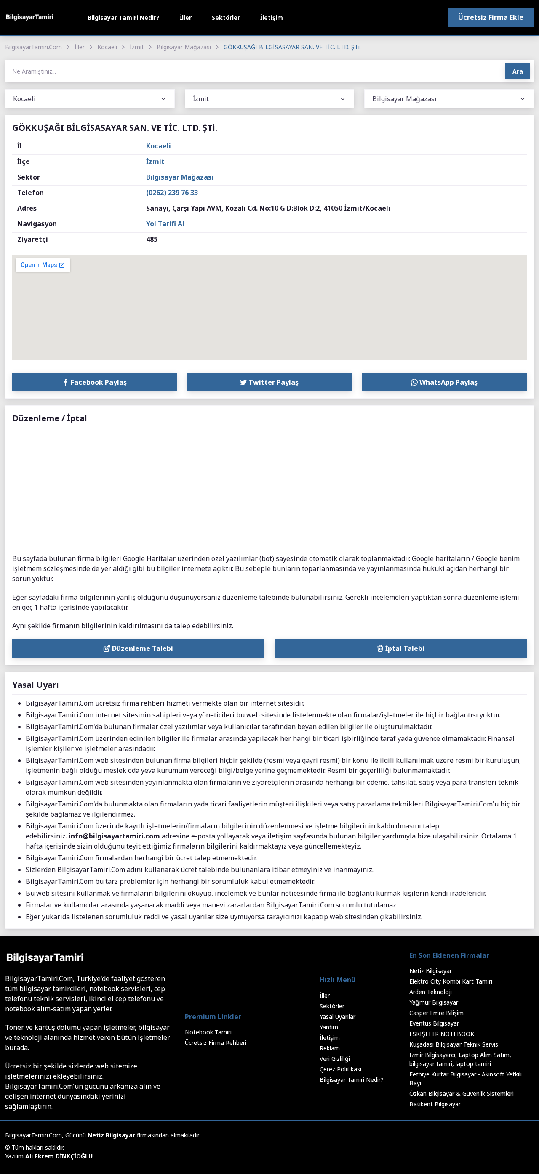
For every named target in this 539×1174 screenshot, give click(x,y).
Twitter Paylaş (273, 382)
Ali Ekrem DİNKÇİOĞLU (59, 1156)
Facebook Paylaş (98, 382)
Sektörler (226, 17)
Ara (517, 71)
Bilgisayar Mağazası (184, 47)
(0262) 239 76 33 (172, 192)
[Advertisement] (269, 491)
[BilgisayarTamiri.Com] (29, 17)
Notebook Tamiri (208, 1032)
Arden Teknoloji (430, 992)
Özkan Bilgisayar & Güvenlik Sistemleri (461, 1093)
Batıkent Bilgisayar (435, 1104)
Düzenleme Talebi (141, 648)
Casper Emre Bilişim (436, 1013)
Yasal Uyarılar (337, 1017)
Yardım (329, 1027)
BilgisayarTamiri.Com (33, 47)
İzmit (137, 47)
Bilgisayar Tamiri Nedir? (124, 17)
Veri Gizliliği (335, 1059)
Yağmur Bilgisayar (433, 1002)
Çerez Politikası (340, 1069)
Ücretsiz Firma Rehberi (215, 1043)
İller (186, 17)
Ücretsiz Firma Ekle (490, 17)
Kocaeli (107, 47)
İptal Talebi (404, 648)
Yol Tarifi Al (165, 223)
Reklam (330, 1048)
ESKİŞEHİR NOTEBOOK (441, 1034)
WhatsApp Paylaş (448, 382)
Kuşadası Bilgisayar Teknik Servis (453, 1044)
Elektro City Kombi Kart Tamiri (450, 981)
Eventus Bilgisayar (434, 1023)
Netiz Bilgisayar (430, 971)
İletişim (271, 17)
